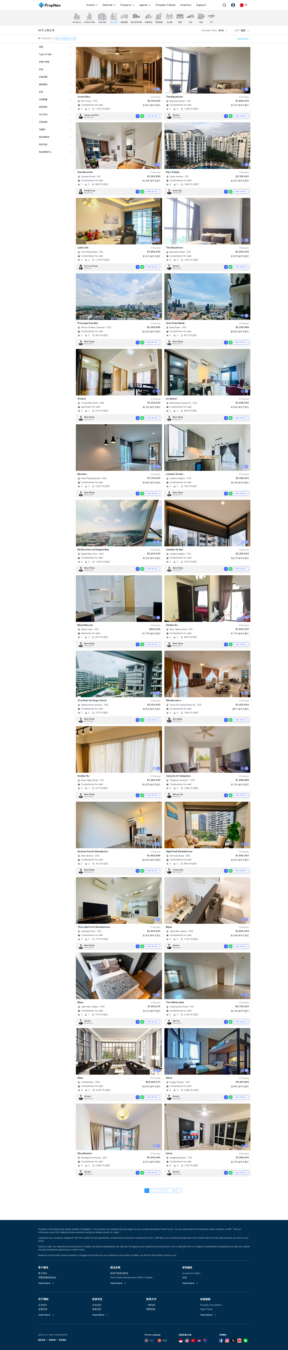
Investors (185, 4)
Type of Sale (45, 54)
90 (174, 1190)
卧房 (41, 92)
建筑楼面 (43, 84)
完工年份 (43, 114)
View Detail (152, 116)
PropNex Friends (166, 4)
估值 (184, 1277)
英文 (152, 1340)
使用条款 (62, 1340)
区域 (41, 69)
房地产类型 (44, 62)
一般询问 (150, 1304)
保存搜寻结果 (243, 39)
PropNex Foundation (211, 1304)
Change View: (212, 30)
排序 (240, 30)
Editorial (107, 4)
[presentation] (154, 89)
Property (125, 4)
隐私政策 (41, 1340)
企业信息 (96, 1304)
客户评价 (42, 1273)
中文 (165, 1340)
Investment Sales (191, 1273)
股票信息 (96, 1309)
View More (44, 1283)
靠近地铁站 (44, 137)
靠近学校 (43, 144)
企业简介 (42, 1304)
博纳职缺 (150, 1309)
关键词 (42, 129)
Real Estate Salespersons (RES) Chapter (131, 1277)
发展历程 (42, 1309)
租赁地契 (43, 107)
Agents (143, 4)
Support (201, 4)
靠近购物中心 (45, 152)
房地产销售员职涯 (119, 1273)
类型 (41, 47)
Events (90, 4)
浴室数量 (43, 99)
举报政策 (52, 1340)
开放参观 (43, 122)
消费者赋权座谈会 (47, 1277)
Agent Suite (206, 1309)
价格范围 (43, 77)
